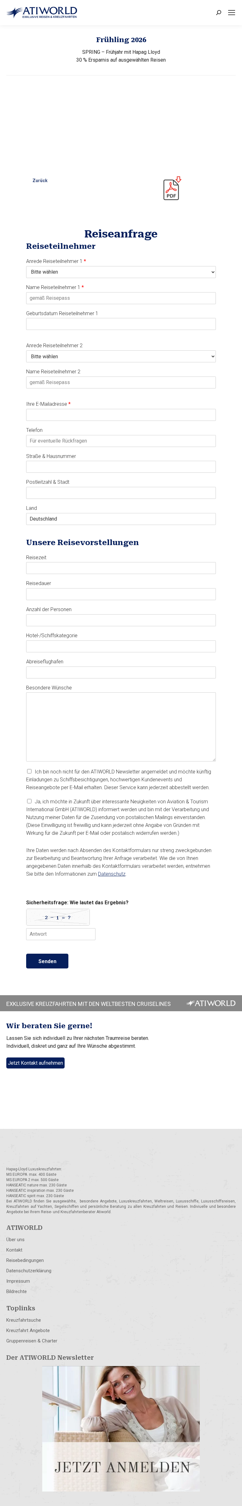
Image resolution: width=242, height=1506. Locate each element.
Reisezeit (36, 558)
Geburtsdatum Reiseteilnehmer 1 (62, 313)
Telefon (34, 430)
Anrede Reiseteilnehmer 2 (54, 346)
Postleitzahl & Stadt (47, 482)
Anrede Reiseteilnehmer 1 (56, 261)
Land (31, 508)
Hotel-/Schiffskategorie (52, 636)
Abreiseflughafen (44, 662)
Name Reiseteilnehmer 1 (55, 287)
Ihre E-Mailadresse (48, 404)
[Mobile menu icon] (232, 12)
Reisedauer (38, 583)
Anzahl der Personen (49, 609)
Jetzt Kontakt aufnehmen (35, 1063)
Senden (47, 961)
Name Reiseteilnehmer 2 (53, 372)
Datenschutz (111, 874)
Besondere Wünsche (49, 688)
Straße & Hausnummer (51, 456)
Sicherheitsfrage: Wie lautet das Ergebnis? (77, 903)
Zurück (40, 180)
